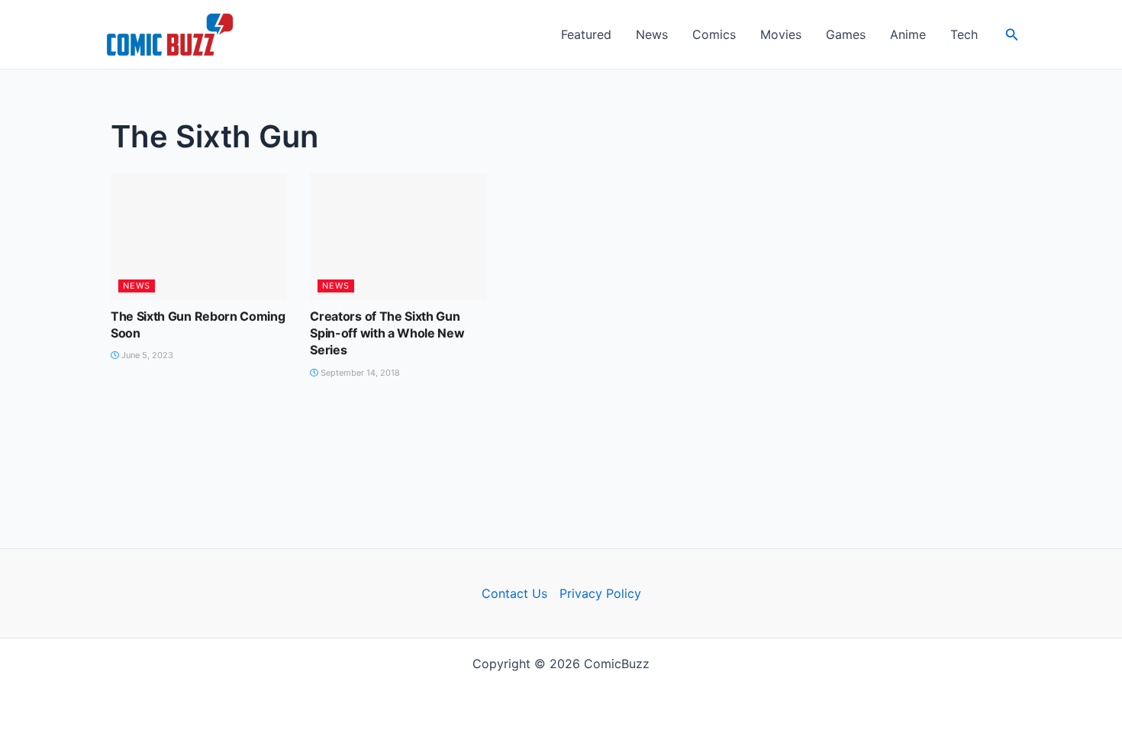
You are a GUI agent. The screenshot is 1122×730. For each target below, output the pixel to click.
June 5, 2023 (146, 355)
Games (846, 34)
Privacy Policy (600, 593)
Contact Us (514, 593)
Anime (908, 34)
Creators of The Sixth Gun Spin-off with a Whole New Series (387, 333)
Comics (714, 34)
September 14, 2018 (359, 372)
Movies (780, 34)
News (652, 34)
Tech (964, 34)
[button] (1012, 34)
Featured (586, 34)
